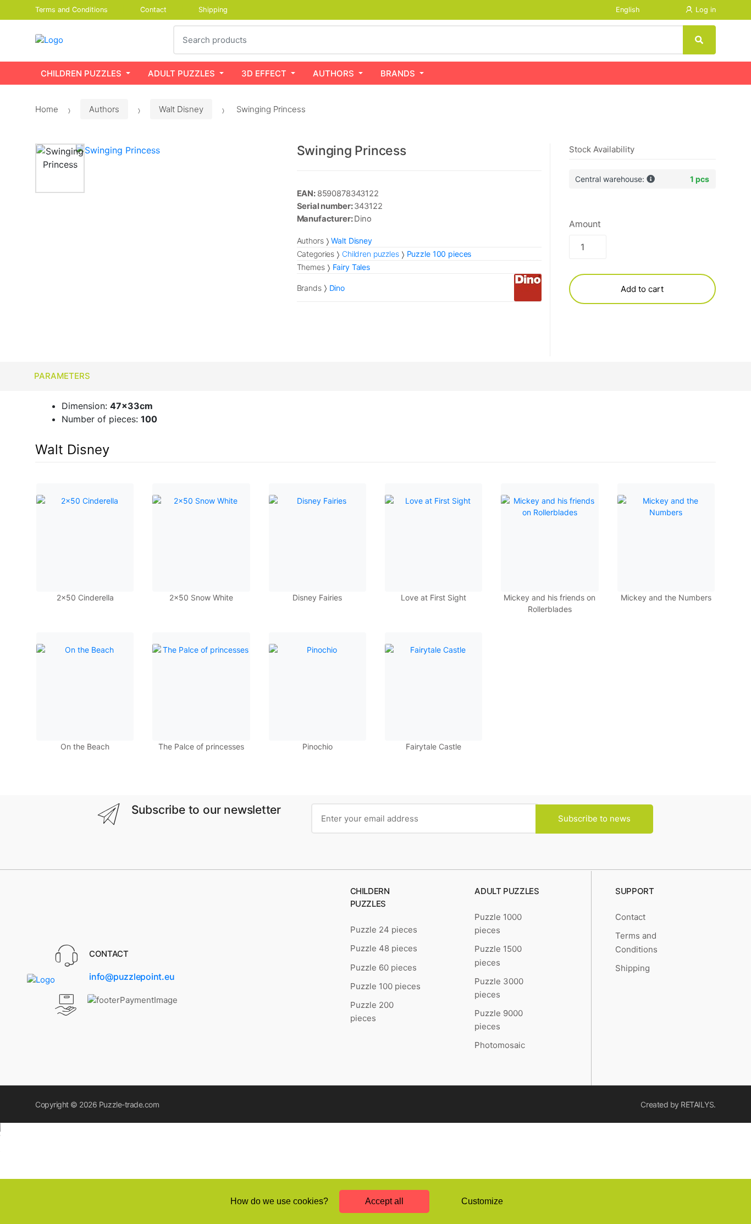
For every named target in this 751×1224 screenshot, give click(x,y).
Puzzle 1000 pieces (498, 923)
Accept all (384, 1201)
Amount (585, 223)
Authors (333, 73)
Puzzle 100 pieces (385, 986)
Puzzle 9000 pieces (498, 1020)
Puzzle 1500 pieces (498, 955)
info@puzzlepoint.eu (131, 976)
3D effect (263, 73)
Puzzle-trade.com (129, 1104)
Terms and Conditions (71, 9)
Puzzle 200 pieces (372, 1011)
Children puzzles (81, 73)
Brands (397, 73)
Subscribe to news (594, 818)
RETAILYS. (698, 1104)
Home (46, 109)
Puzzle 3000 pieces (498, 988)
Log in (705, 9)
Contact (153, 9)
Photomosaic (499, 1045)
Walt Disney (181, 109)
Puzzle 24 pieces (383, 929)
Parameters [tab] (62, 376)
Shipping (213, 9)
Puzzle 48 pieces (383, 948)
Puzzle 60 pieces (383, 967)
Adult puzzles (181, 73)
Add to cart (642, 289)
